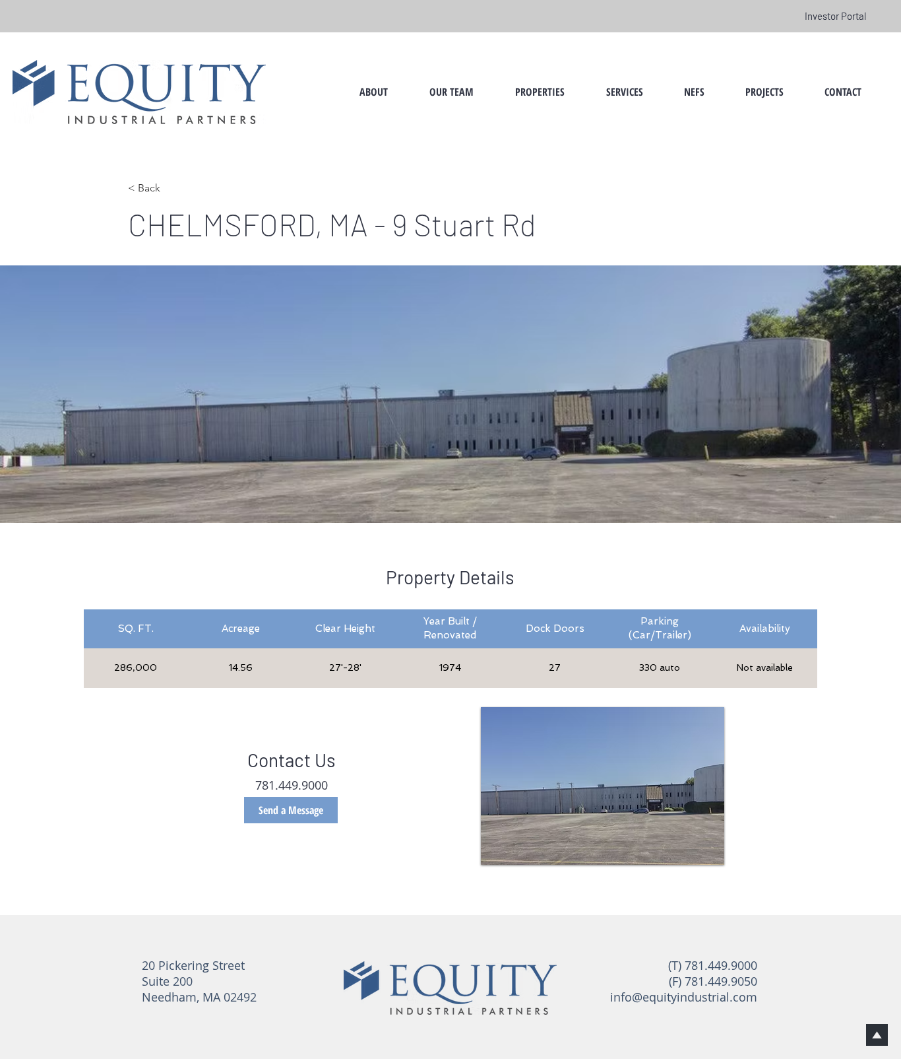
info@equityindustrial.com (683, 997)
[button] (451, 91)
